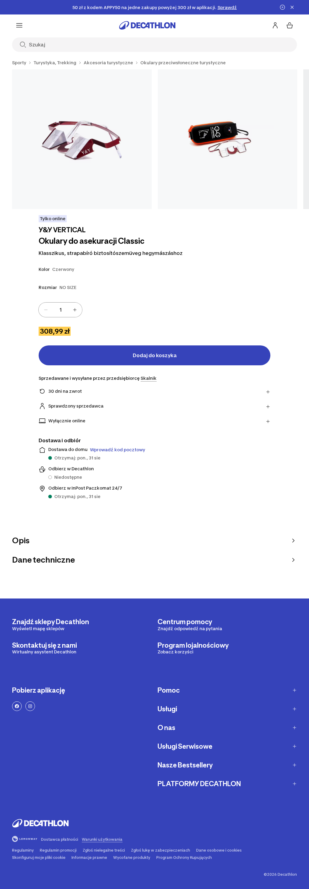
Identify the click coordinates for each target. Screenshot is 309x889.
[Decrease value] (46, 310)
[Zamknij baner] (292, 7)
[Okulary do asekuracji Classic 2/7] (228, 139)
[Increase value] (75, 310)
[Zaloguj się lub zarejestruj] (275, 25)
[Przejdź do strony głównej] (147, 25)
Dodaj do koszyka (155, 355)
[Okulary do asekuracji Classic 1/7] (82, 139)
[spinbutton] (60, 310)
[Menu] (19, 25)
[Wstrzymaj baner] (282, 7)
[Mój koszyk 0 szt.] (289, 25)
